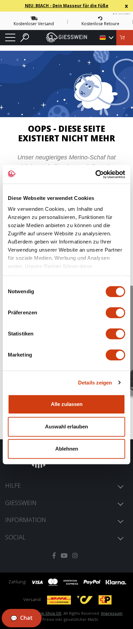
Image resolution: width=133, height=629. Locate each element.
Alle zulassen (67, 404)
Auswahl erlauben (66, 426)
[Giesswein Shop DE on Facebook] (54, 556)
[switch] (115, 312)
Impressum (111, 613)
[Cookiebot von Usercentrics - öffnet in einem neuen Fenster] (95, 174)
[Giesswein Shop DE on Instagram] (75, 556)
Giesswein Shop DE (43, 613)
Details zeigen (95, 383)
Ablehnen (66, 449)
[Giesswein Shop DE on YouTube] (64, 556)
